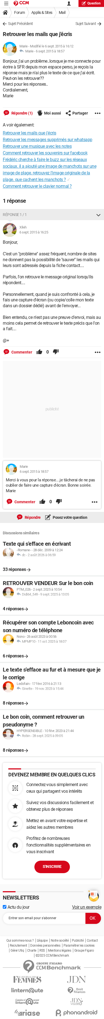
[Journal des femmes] (27, 979)
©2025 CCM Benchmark (52, 955)
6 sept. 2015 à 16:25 (33, 232)
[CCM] (21, 3)
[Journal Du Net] (77, 979)
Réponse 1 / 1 (15, 214)
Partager (80, 113)
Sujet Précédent (20, 23)
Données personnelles (45, 945)
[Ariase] (27, 1013)
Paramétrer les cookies (79, 945)
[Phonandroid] (77, 1012)
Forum (19, 12)
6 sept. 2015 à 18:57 (50, 51)
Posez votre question (69, 517)
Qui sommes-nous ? (20, 940)
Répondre (32, 517)
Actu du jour (17, 907)
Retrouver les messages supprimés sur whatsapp (47, 139)
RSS (42, 950)
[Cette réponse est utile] (39, 352)
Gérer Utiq (17, 950)
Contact (92, 940)
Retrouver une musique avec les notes (37, 146)
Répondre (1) (22, 113)
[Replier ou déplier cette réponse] (98, 214)
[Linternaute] (27, 990)
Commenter (21, 352)
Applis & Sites (41, 12)
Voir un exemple (87, 907)
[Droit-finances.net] (77, 990)
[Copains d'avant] (27, 1001)
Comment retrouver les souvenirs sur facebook (45, 153)
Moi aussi (52, 113)
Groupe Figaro (84, 950)
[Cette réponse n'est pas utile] (55, 352)
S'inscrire (52, 866)
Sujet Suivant (85, 23)
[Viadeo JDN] (77, 1001)
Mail (62, 12)
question (94, 3)
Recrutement (18, 945)
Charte (31, 950)
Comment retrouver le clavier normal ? (37, 186)
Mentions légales (59, 950)
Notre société (60, 940)
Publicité (78, 940)
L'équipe (42, 940)
